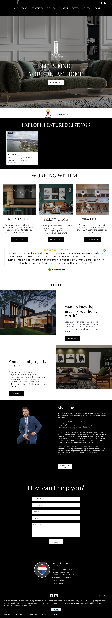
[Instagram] (105, 2)
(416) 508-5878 (60, 580)
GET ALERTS (16, 393)
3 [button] (56, 285)
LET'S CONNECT (56, 541)
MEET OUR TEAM (64, 466)
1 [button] (51, 285)
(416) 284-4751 (59, 583)
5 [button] (60, 285)
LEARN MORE (19, 239)
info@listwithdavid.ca (62, 578)
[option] (56, 265)
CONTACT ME (56, 82)
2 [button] (53, 285)
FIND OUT (72, 338)
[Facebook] (101, 2)
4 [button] (58, 285)
